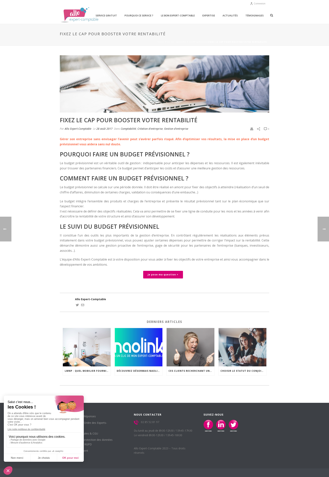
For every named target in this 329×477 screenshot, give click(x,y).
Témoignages (254, 15)
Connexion (259, 3)
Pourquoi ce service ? (139, 15)
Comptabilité (197, 42)
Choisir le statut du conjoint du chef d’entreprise (243, 370)
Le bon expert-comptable (178, 15)
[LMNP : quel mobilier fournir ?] (87, 347)
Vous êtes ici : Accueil (172, 42)
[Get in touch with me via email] (82, 305)
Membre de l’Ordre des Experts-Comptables (86, 425)
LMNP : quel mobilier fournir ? (87, 370)
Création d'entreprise (150, 128)
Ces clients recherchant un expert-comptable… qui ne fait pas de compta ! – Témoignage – (191, 370)
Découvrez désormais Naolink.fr (140, 370)
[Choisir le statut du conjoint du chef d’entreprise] (242, 347)
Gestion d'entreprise (176, 128)
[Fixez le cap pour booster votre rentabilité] (164, 84)
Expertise (208, 15)
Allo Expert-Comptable (78, 128)
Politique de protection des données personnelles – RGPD (89, 442)
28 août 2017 (104, 128)
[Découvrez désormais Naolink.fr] (139, 347)
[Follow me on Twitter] (77, 305)
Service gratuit (106, 15)
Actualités (230, 15)
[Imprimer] (251, 128)
